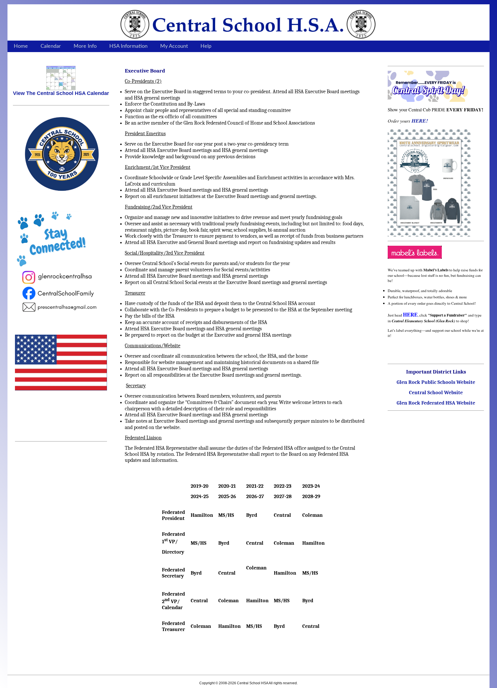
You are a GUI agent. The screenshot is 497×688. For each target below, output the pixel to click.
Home (21, 46)
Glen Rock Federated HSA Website (436, 403)
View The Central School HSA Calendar (61, 93)
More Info (85, 46)
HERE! (420, 120)
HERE (410, 314)
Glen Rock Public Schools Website (436, 382)
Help (206, 46)
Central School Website (436, 393)
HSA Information (128, 46)
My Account (174, 46)
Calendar (51, 46)
